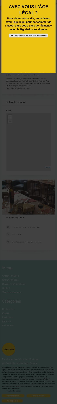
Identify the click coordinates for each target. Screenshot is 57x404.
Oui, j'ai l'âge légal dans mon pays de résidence (28, 35)
